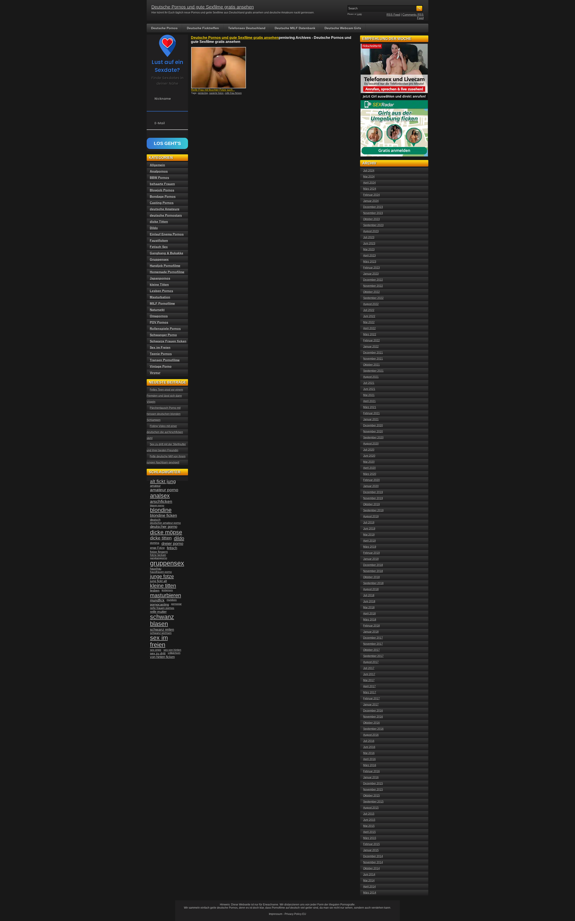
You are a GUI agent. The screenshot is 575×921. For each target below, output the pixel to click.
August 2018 (371, 589)
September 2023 (373, 225)
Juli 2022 (368, 310)
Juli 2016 (368, 741)
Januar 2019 (371, 559)
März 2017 (369, 692)
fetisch (172, 548)
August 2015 (371, 807)
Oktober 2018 (371, 577)
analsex (160, 495)
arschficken (161, 501)
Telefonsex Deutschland (246, 28)
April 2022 (369, 328)
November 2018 (373, 571)
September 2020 (373, 437)
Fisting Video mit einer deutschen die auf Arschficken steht (165, 432)
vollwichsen (174, 653)
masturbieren (165, 595)
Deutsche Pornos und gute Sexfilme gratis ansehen (202, 6)
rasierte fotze (216, 93)
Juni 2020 (369, 455)
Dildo (154, 228)
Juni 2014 (369, 874)
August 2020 (371, 443)
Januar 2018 (371, 631)
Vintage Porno (161, 366)
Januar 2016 (371, 777)
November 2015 (373, 789)
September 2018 (373, 583)
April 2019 (369, 540)
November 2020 (373, 431)
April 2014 (369, 886)
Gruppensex (159, 259)
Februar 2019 (371, 552)
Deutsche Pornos (164, 28)
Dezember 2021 (373, 352)
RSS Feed (393, 14)
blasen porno (157, 505)
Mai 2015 (369, 826)
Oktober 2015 (371, 795)
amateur (155, 485)
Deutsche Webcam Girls (343, 28)
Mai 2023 (369, 249)
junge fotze (162, 576)
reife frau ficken (233, 93)
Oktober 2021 (371, 364)
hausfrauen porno (161, 572)
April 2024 (369, 182)
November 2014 (373, 862)
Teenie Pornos (161, 354)
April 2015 (369, 832)
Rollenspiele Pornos (165, 328)
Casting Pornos (162, 203)
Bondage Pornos (163, 196)
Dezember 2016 (373, 710)
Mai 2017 (369, 680)
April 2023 (369, 255)
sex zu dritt (158, 653)
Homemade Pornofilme (167, 272)
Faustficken (159, 240)
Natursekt (157, 309)
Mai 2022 (369, 322)
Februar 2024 (371, 194)
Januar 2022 (371, 346)
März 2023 (369, 261)
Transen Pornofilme (165, 360)
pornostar (176, 604)
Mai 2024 (369, 176)
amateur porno (164, 489)
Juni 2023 (369, 243)
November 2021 (373, 358)
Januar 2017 (371, 704)
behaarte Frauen (162, 184)
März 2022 (369, 334)
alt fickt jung (163, 481)
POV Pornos (159, 322)
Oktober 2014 (371, 868)
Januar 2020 (371, 486)
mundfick (157, 600)
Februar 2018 (371, 625)
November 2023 (373, 213)
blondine (161, 510)
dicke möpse (166, 532)
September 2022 (373, 298)
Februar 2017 (371, 698)
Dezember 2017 (373, 637)
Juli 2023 (368, 237)
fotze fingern (159, 552)
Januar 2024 (371, 200)
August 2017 (371, 662)
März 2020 (369, 474)
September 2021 (373, 370)
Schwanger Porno (163, 335)
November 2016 (373, 716)
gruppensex (167, 563)
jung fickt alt (158, 581)
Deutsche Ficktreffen (203, 28)
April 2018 (369, 613)
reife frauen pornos (162, 608)
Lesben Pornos (161, 291)
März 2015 (369, 838)
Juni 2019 (369, 528)
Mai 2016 (369, 753)
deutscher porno (163, 527)
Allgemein (157, 165)
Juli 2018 (368, 595)
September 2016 (373, 728)
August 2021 (371, 376)
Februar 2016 (371, 771)
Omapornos (159, 316)
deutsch (155, 519)
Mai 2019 (369, 534)
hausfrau (155, 568)
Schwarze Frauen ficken (168, 341)
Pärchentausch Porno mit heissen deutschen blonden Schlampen (164, 414)
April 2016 (369, 759)
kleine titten (163, 586)
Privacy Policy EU (295, 914)
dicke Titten (159, 221)
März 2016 (369, 765)
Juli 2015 (368, 813)
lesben (154, 590)
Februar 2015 (371, 844)
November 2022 (373, 285)
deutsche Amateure (164, 209)
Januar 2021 (371, 419)
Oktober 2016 (371, 722)
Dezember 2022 (373, 279)
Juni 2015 (369, 819)
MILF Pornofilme (162, 303)
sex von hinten (172, 650)
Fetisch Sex (159, 247)
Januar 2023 (371, 273)
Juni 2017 (369, 674)
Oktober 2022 (371, 292)
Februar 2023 (371, 267)
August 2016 (371, 734)
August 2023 (371, 231)
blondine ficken (163, 515)
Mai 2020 (369, 461)
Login (359, 14)
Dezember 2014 (373, 856)
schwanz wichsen (161, 633)
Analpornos (159, 171)
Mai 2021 (369, 395)
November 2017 (373, 643)
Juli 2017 (368, 668)
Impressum (275, 914)
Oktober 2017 (371, 650)
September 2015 (373, 801)
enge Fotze (157, 547)
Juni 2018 (369, 601)
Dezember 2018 (373, 565)
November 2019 (373, 498)
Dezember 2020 (373, 425)
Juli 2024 (368, 170)
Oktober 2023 (371, 219)
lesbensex (167, 590)
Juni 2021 (369, 389)
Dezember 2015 (373, 783)
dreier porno (172, 543)
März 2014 (369, 892)
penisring (203, 93)
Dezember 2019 (373, 492)
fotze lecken (158, 555)
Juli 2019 (368, 522)
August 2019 (371, 516)
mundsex (172, 599)
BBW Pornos (159, 177)
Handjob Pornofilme (165, 265)
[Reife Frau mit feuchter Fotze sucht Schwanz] (218, 67)
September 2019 (373, 510)
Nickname (163, 98)
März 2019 (369, 546)
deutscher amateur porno (165, 523)
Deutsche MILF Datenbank (295, 28)
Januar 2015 (371, 850)
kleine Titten (159, 284)
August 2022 (371, 304)
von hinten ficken (162, 657)
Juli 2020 (368, 449)
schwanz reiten (162, 629)
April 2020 (369, 467)
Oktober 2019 (371, 504)
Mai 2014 (369, 880)
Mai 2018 (369, 607)
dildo (179, 538)
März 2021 (369, 407)
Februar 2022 (371, 340)
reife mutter (158, 612)
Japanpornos (160, 278)
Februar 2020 (371, 480)
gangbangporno (158, 558)
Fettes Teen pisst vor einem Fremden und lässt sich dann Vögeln (165, 395)
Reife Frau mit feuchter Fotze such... (213, 89)
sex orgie (155, 650)
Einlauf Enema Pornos (167, 234)
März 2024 (369, 188)
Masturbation (160, 297)
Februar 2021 (371, 413)
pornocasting (159, 604)
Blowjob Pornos (162, 190)
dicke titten (161, 538)
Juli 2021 (368, 383)
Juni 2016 (369, 747)
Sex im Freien (160, 347)
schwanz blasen (162, 620)
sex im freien (159, 641)
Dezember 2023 (373, 207)
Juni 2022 (369, 316)
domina (154, 543)
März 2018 (369, 619)
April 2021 (369, 401)
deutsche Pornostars (166, 215)
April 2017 (369, 686)
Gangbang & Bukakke (166, 253)
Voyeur (155, 372)
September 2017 (373, 656)
